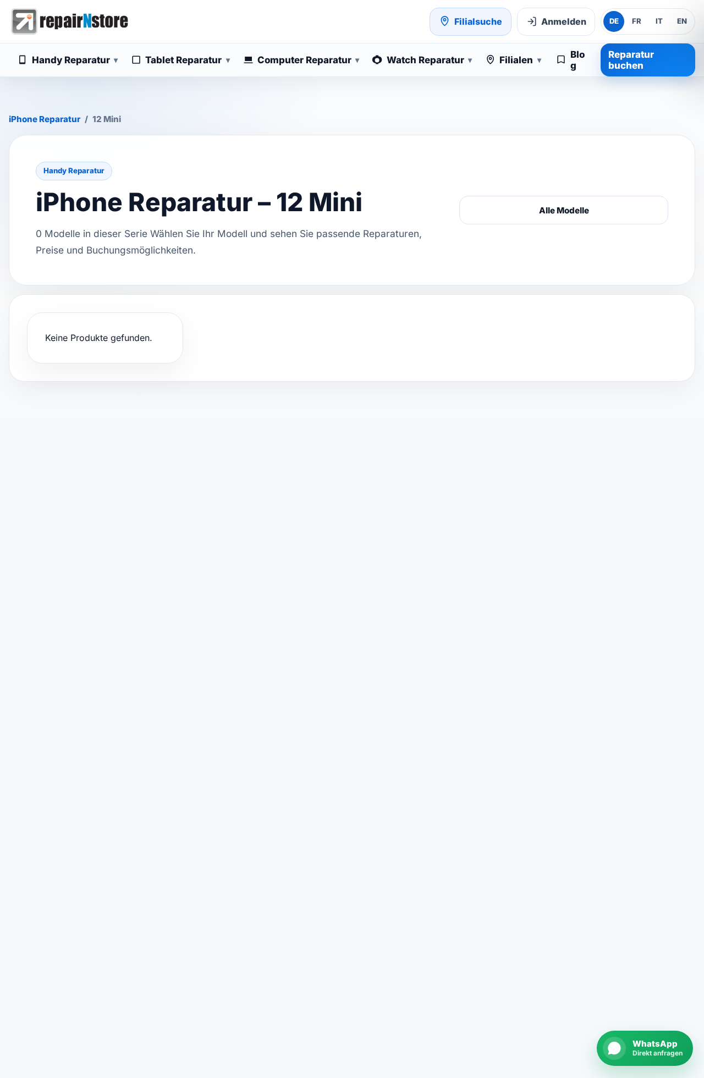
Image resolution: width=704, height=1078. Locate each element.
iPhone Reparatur (44, 119)
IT (659, 20)
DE (614, 20)
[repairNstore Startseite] (69, 21)
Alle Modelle (564, 210)
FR (636, 20)
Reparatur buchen (631, 60)
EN (682, 20)
